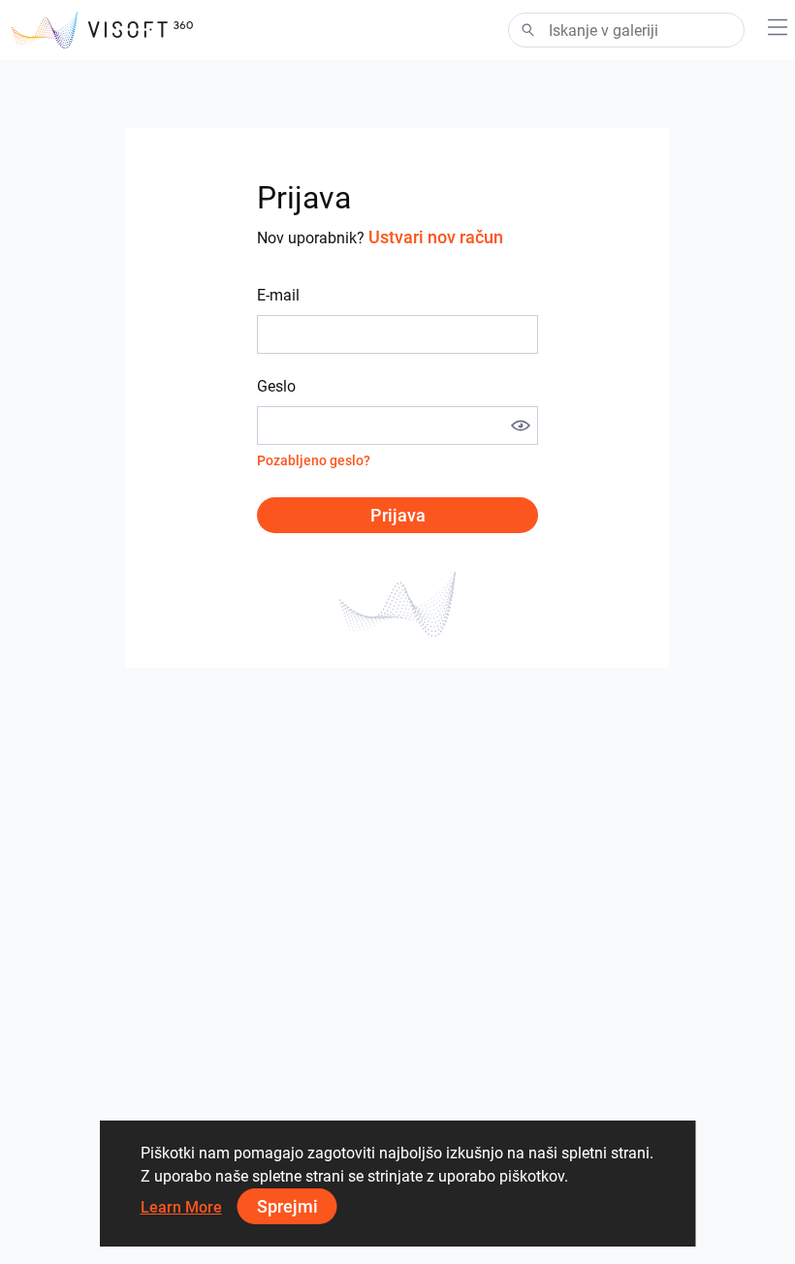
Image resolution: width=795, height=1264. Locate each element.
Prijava (398, 515)
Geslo (276, 386)
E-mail (278, 295)
